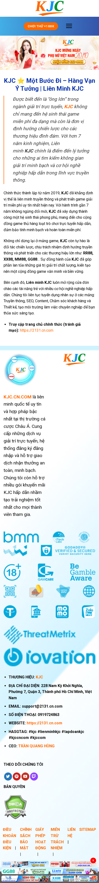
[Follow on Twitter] (8, 776)
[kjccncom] (49, 8)
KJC (39, 677)
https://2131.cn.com (44, 723)
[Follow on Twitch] (34, 776)
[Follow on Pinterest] (17, 776)
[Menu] (68, 26)
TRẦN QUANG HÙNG (36, 746)
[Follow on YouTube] (25, 776)
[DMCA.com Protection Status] (15, 807)
